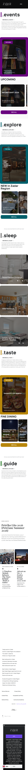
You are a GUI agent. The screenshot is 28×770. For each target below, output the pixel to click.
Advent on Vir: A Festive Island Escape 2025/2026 (21, 576)
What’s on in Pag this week (8, 655)
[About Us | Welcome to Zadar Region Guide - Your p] (7, 628)
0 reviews (10, 281)
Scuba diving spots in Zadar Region (11, 679)
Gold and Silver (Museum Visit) (7, 164)
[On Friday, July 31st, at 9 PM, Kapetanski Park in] (7, 613)
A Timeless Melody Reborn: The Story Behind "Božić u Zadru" (6, 577)
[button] (14, 725)
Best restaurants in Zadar (8, 659)
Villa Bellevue (8, 308)
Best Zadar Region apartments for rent (11, 671)
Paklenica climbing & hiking (8, 685)
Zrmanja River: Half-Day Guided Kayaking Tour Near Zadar (9, 200)
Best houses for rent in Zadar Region (11, 673)
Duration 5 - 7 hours (8, 207)
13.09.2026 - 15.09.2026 (6, 89)
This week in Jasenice (7, 653)
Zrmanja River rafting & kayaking (10, 681)
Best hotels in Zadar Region (9, 669)
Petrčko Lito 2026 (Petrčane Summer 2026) (12, 527)
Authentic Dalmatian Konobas (9, 661)
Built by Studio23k (21, 704)
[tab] (14, 736)
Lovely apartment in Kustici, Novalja (11, 339)
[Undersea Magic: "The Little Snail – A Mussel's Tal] (7, 636)
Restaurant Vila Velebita (12, 393)
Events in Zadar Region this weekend (11, 651)
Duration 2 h (23, 207)
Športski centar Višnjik (8, 100)
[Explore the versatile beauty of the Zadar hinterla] (7, 621)
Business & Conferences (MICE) (8, 102)
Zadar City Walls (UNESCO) (9, 683)
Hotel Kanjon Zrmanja (12, 277)
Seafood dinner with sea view (9, 663)
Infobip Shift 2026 (10, 58)
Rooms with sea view (7, 675)
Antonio (23, 431)
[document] (14, 747)
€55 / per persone (8, 209)
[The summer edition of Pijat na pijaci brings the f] (7, 605)
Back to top (8, 716)
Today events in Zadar (7, 649)
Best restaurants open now (9, 665)
